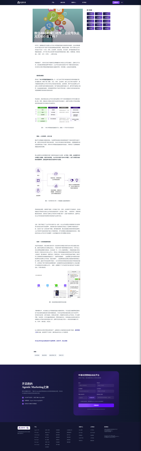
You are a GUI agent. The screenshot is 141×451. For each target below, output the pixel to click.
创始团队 (92, 435)
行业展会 (47, 434)
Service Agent (36, 444)
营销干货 (80, 440)
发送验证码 (91, 397)
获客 (107, 24)
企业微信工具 (69, 430)
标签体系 (58, 437)
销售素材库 (69, 432)
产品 (53, 2)
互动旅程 (58, 442)
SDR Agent (36, 437)
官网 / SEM (47, 442)
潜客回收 (68, 439)
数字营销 (90, 24)
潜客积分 (58, 439)
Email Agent (36, 439)
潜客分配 (68, 437)
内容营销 (98, 17)
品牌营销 (106, 17)
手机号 (98, 382)
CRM (99, 13)
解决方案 (63, 2)
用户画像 (58, 444)
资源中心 (73, 2)
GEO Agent (36, 432)
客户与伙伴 (92, 432)
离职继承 (68, 442)
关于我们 (84, 2)
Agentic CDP (36, 430)
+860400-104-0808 (107, 431)
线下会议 (47, 437)
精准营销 (98, 24)
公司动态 (92, 437)
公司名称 (99, 388)
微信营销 (44, 355)
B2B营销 (37, 355)
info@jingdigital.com (108, 430)
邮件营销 (58, 434)
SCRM (106, 13)
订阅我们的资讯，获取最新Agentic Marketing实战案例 (91, 401)
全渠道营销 (90, 17)
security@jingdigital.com (108, 430)
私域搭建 (58, 430)
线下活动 (80, 432)
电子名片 (68, 434)
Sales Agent (36, 442)
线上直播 (47, 439)
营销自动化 (98, 28)
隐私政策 (92, 440)
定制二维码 (47, 430)
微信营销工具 (52, 355)
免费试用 (116, 2)
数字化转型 (106, 21)
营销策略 (90, 28)
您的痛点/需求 (100, 394)
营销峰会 (80, 435)
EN (122, 2)
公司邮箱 (80, 388)
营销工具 (61, 355)
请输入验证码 (81, 394)
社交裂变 (47, 446)
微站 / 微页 (47, 444)
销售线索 (106, 28)
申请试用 (96, 405)
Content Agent (36, 434)
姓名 (79, 382)
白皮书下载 (81, 437)
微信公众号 (90, 21)
